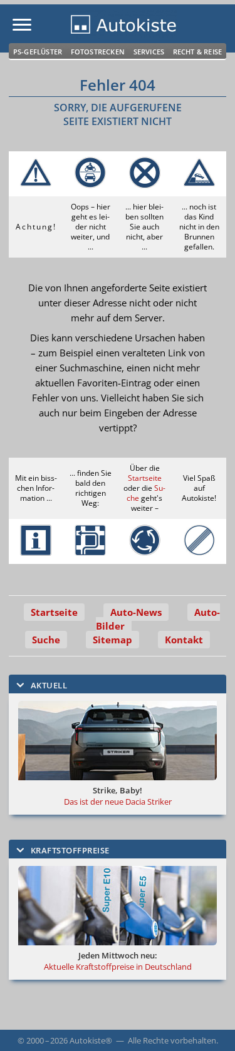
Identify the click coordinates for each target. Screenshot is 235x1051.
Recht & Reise (197, 51)
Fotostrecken (98, 51)
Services (149, 51)
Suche (46, 639)
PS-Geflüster (37, 51)
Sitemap (112, 639)
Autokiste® (91, 1040)
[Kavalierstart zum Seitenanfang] (208, 1024)
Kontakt (184, 639)
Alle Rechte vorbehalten (172, 1040)
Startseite (145, 478)
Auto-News (136, 612)
